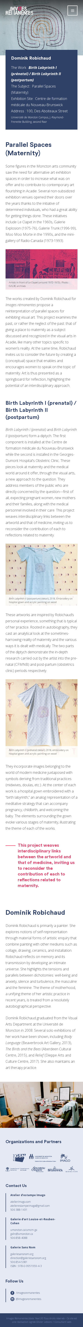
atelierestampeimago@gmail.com (30, 1206)
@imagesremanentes (28, 1299)
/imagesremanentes (28, 1293)
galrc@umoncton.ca (21, 1234)
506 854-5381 (18, 1262)
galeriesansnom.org (21, 1254)
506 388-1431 (18, 1210)
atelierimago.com (20, 1202)
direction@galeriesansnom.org (28, 1258)
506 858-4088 (18, 1238)
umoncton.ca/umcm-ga (23, 1230)
